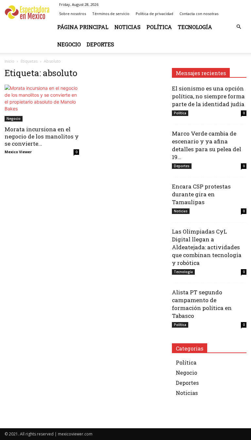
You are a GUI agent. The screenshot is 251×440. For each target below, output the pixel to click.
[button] (238, 27)
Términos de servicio (110, 13)
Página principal (83, 27)
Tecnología (195, 27)
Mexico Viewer (18, 151)
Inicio (9, 61)
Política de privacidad (154, 13)
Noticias (127, 27)
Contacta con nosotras (198, 13)
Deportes (100, 44)
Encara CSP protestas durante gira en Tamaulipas (201, 194)
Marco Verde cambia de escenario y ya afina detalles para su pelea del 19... (206, 145)
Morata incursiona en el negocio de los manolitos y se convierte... (42, 136)
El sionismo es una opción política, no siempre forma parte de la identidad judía (208, 96)
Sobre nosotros (72, 13)
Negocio (69, 44)
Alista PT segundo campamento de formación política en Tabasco (202, 303)
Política (159, 27)
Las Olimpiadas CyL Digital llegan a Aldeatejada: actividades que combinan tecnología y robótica (207, 247)
